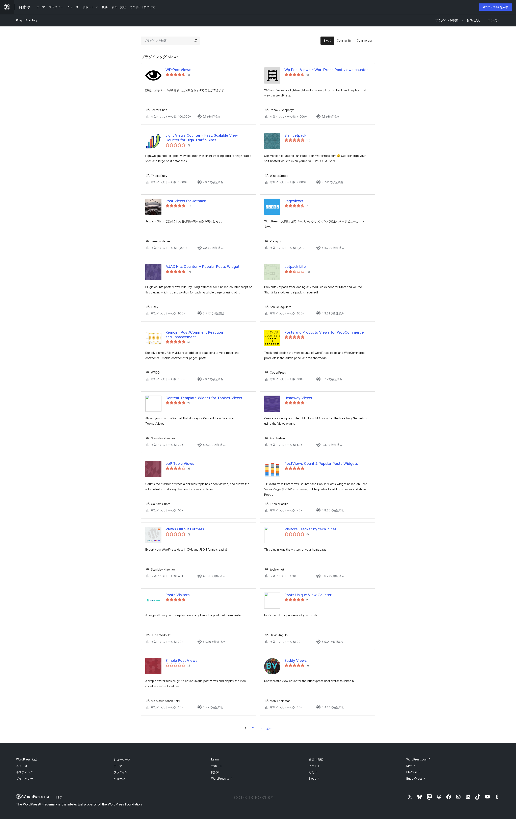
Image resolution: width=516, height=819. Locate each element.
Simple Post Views (181, 660)
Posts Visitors (177, 595)
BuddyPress (416, 778)
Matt (411, 766)
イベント (314, 766)
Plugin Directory (26, 20)
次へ (269, 728)
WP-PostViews (178, 70)
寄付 (313, 772)
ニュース (21, 766)
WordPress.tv (222, 778)
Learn (215, 759)
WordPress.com (418, 759)
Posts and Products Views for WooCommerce (324, 332)
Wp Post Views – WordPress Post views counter (326, 70)
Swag (314, 778)
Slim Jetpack (295, 135)
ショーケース (122, 759)
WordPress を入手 (495, 7)
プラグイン (121, 772)
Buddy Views (295, 660)
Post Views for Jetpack (185, 201)
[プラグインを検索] (196, 41)
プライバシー (24, 778)
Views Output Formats (184, 529)
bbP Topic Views (179, 463)
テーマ (118, 766)
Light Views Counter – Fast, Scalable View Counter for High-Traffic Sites (201, 137)
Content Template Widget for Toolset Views (203, 398)
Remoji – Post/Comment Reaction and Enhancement (194, 334)
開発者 (215, 772)
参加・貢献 (316, 759)
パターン (119, 778)
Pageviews (293, 201)
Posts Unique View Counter (308, 595)
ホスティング (24, 772)
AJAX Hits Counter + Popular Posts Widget (202, 266)
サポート (217, 766)
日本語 (58, 797)
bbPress (413, 772)
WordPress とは (26, 759)
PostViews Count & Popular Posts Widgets (321, 463)
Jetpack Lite (295, 266)
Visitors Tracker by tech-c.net (310, 529)
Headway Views (298, 398)
